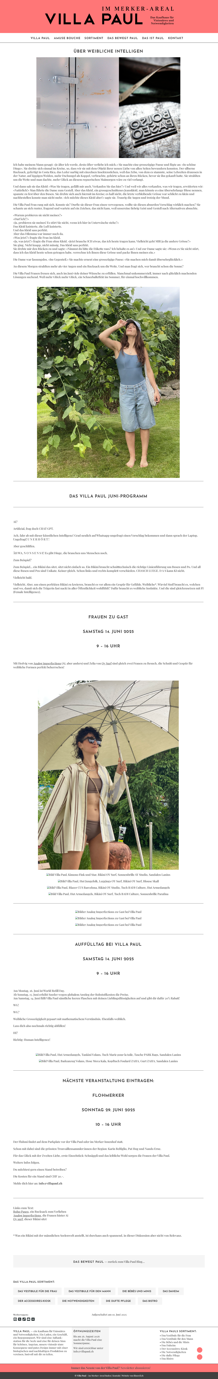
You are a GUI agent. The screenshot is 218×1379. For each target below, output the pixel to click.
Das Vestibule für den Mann (177, 1338)
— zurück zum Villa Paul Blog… (109, 1262)
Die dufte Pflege (171, 1355)
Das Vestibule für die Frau (176, 1335)
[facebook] (199, 1350)
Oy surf (18, 1219)
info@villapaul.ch (83, 1351)
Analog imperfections (47, 663)
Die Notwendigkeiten (174, 1352)
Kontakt (116, 1375)
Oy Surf (107, 663)
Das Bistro (167, 1358)
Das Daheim (169, 1345)
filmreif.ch (138, 1375)
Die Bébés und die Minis (175, 1342)
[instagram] (199, 1357)
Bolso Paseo (21, 1211)
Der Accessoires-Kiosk (175, 1348)
